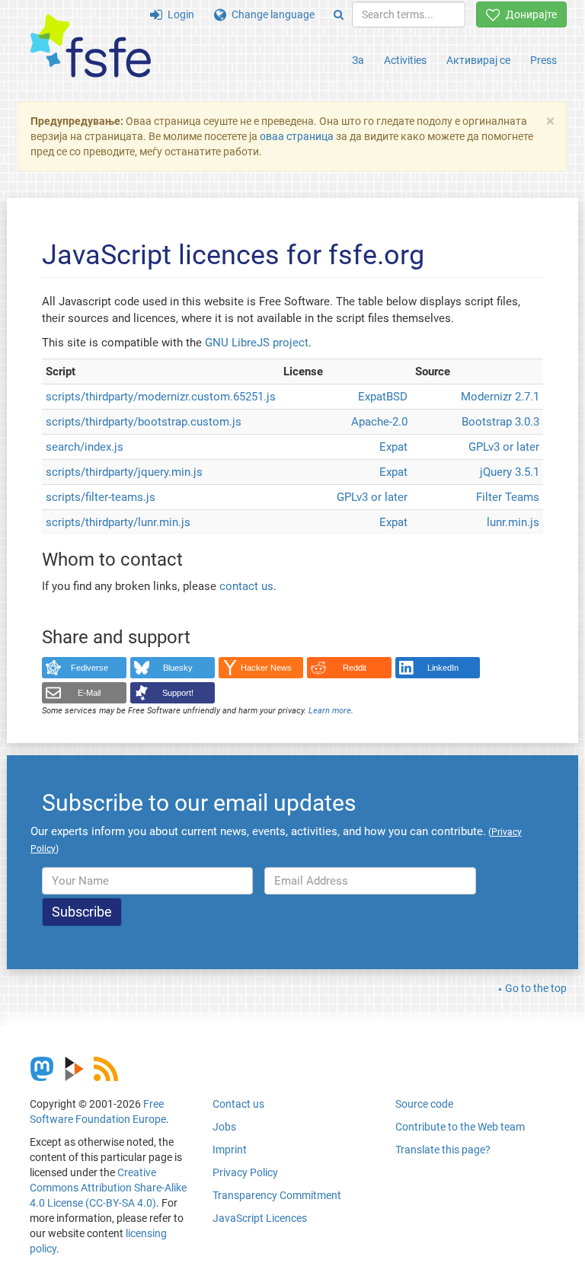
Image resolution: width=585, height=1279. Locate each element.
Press (543, 60)
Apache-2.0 (379, 422)
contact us (246, 586)
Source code (424, 1104)
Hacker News (266, 667)
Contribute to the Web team (460, 1127)
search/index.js (84, 447)
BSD (397, 396)
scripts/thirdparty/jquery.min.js (124, 472)
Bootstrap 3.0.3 (500, 422)
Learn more (329, 711)
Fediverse (89, 667)
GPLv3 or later (503, 447)
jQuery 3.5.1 (509, 472)
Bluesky (178, 667)
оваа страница (297, 136)
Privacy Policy (245, 1172)
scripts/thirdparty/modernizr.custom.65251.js (161, 396)
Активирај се (478, 60)
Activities (405, 60)
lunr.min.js (513, 522)
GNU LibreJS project (256, 342)
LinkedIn (443, 667)
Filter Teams (507, 497)
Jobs (224, 1127)
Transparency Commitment (277, 1195)
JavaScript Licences (260, 1218)
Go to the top (536, 988)
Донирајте (528, 14)
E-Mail (89, 692)
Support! (177, 692)
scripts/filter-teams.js (100, 497)
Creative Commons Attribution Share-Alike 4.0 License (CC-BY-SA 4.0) (108, 1187)
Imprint (230, 1149)
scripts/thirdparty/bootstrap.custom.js (143, 422)
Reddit (354, 667)
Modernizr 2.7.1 (500, 396)
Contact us (238, 1104)
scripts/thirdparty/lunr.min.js (118, 522)
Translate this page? (443, 1149)
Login (178, 14)
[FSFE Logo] (90, 46)
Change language (270, 14)
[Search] (338, 14)
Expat (372, 396)
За (358, 60)
